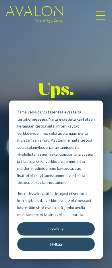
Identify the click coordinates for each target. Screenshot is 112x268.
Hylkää (56, 244)
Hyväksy (56, 228)
